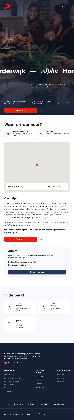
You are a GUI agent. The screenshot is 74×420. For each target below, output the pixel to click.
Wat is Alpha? (9, 374)
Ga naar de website (18, 265)
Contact (7, 404)
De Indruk (27, 414)
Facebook (61, 378)
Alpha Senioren (59, 404)
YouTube (60, 382)
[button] (37, 165)
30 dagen (8, 391)
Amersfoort (40, 387)
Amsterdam (40, 380)
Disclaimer (53, 414)
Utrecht (39, 384)
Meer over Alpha (15, 363)
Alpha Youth (31, 404)
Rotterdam (40, 376)
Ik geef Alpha (18, 404)
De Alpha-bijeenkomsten (13, 378)
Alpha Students (44, 404)
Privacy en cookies (65, 414)
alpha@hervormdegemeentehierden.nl (25, 262)
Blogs (6, 388)
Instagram (61, 374)
